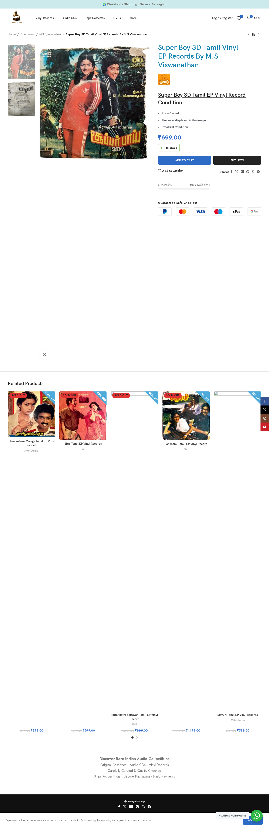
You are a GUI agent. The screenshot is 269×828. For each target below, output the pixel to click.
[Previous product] (248, 34)
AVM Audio (31, 451)
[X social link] (236, 172)
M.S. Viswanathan (50, 34)
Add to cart (184, 160)
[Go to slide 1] (132, 737)
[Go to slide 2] (137, 737)
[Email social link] (242, 172)
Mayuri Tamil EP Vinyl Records (237, 715)
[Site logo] (16, 18)
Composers (27, 34)
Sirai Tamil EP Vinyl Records (83, 444)
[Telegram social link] (258, 172)
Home (12, 34)
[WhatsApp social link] (253, 172)
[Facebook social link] (231, 172)
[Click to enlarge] (44, 354)
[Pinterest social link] (247, 172)
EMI (83, 449)
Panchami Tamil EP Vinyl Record (186, 444)
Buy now (237, 160)
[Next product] (258, 34)
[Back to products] (253, 34)
